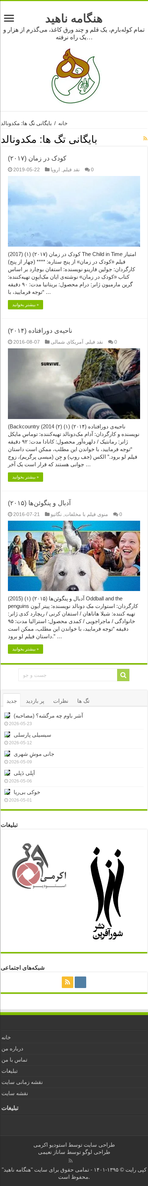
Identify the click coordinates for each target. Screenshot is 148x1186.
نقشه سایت (14, 1093)
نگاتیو (56, 514)
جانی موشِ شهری (34, 754)
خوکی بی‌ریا (27, 792)
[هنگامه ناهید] (74, 75)
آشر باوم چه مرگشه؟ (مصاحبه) (48, 716)
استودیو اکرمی (50, 1145)
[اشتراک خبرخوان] (145, 138)
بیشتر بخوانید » (25, 304)
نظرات (60, 701)
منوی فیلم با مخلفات (86, 514)
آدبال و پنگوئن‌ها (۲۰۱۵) (39, 503)
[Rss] (67, 982)
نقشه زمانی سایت (22, 1082)
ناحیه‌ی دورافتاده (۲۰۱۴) (40, 330)
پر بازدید (35, 701)
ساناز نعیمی (51, 1152)
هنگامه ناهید (74, 18)
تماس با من (14, 1060)
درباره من (12, 1048)
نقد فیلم (71, 169)
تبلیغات (9, 1071)
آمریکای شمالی (67, 342)
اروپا (55, 169)
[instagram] (80, 982)
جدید (11, 701)
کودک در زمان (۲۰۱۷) (37, 158)
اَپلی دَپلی (24, 773)
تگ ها (83, 701)
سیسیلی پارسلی (32, 735)
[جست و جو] (123, 675)
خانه (63, 123)
